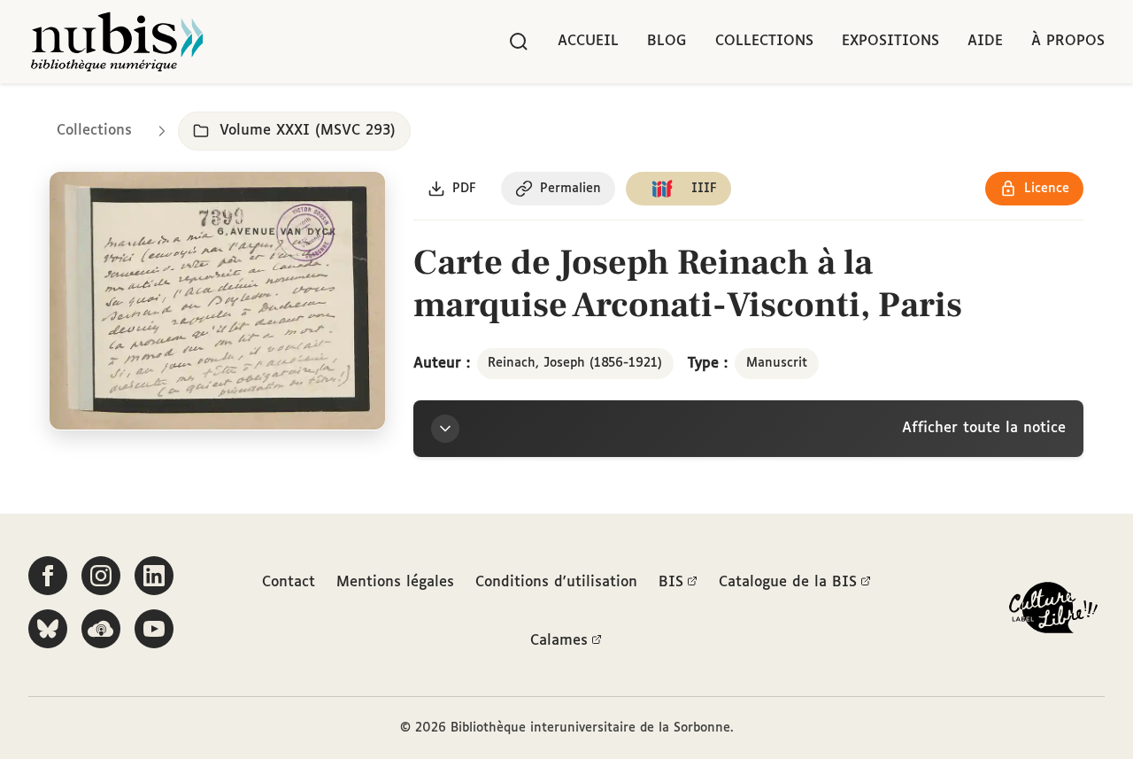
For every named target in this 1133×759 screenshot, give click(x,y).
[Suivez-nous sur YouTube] (154, 628)
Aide (985, 41)
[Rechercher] (518, 41)
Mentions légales (395, 582)
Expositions (890, 41)
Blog (667, 41)
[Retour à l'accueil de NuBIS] (116, 42)
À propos (1068, 41)
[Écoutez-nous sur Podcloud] (100, 628)
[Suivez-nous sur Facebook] (47, 575)
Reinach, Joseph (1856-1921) (575, 363)
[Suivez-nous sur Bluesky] (47, 628)
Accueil (588, 41)
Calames (559, 640)
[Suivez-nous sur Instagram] (100, 575)
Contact (288, 582)
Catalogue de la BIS (788, 582)
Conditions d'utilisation (556, 582)
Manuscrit (776, 363)
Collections (764, 41)
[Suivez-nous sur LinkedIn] (154, 575)
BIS (671, 582)
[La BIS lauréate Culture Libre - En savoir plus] (1053, 611)
